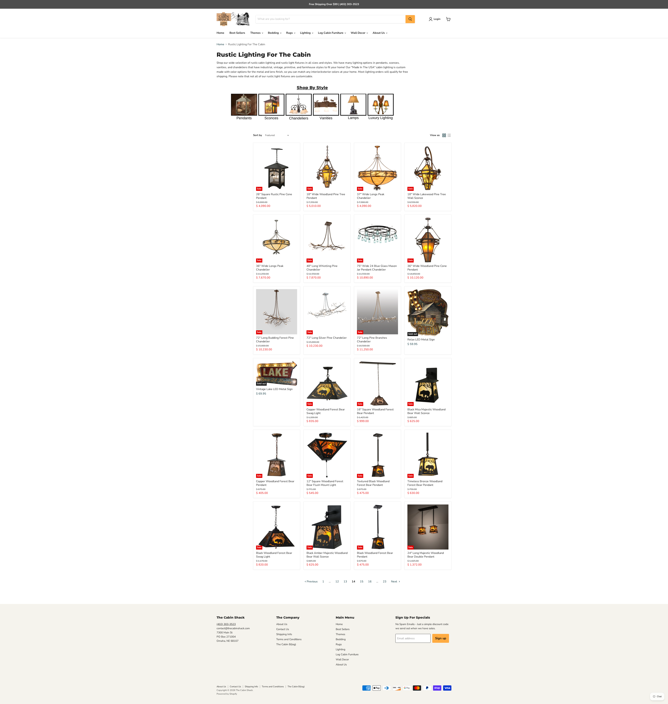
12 (337, 581)
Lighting (305, 33)
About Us (379, 33)
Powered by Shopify (227, 693)
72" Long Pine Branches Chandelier (372, 339)
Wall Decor (358, 33)
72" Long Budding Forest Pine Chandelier (275, 339)
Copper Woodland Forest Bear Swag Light (326, 411)
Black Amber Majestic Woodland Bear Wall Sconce (327, 555)
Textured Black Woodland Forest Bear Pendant (373, 483)
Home (220, 33)
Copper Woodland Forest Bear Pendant (275, 483)
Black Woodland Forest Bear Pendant (375, 555)
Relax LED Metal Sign (421, 339)
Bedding (274, 33)
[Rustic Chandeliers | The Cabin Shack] (299, 121)
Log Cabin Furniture (331, 33)
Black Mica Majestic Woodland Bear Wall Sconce (426, 411)
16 (370, 581)
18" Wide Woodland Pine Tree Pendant (326, 196)
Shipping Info (284, 634)
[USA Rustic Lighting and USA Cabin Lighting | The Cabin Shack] (381, 121)
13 (345, 581)
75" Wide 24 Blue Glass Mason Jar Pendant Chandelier (377, 268)
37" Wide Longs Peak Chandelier (370, 196)
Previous (312, 581)
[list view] (449, 135)
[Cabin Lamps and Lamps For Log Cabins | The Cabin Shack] (353, 121)
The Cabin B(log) (286, 644)
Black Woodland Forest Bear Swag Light (274, 555)
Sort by (257, 135)
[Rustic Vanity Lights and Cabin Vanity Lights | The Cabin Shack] (326, 121)
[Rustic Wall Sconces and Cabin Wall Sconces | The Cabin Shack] (271, 121)
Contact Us (282, 629)
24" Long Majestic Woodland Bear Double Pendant (425, 555)
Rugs (289, 33)
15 (361, 581)
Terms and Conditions (288, 639)
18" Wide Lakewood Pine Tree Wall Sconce (426, 196)
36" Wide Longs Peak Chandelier (269, 268)
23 (384, 581)
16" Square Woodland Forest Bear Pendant (375, 411)
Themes (255, 33)
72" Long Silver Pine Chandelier (327, 338)
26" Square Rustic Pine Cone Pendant (274, 196)
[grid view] (444, 135)
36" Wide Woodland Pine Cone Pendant (427, 268)
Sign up (440, 638)
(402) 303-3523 (226, 624)
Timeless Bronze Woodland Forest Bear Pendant (424, 483)
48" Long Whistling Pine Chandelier (322, 268)
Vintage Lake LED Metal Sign (274, 389)
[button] (435, 19)
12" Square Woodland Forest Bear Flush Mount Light (325, 483)
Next (394, 581)
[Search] (410, 19)
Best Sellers (237, 33)
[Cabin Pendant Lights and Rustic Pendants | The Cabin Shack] (244, 121)
